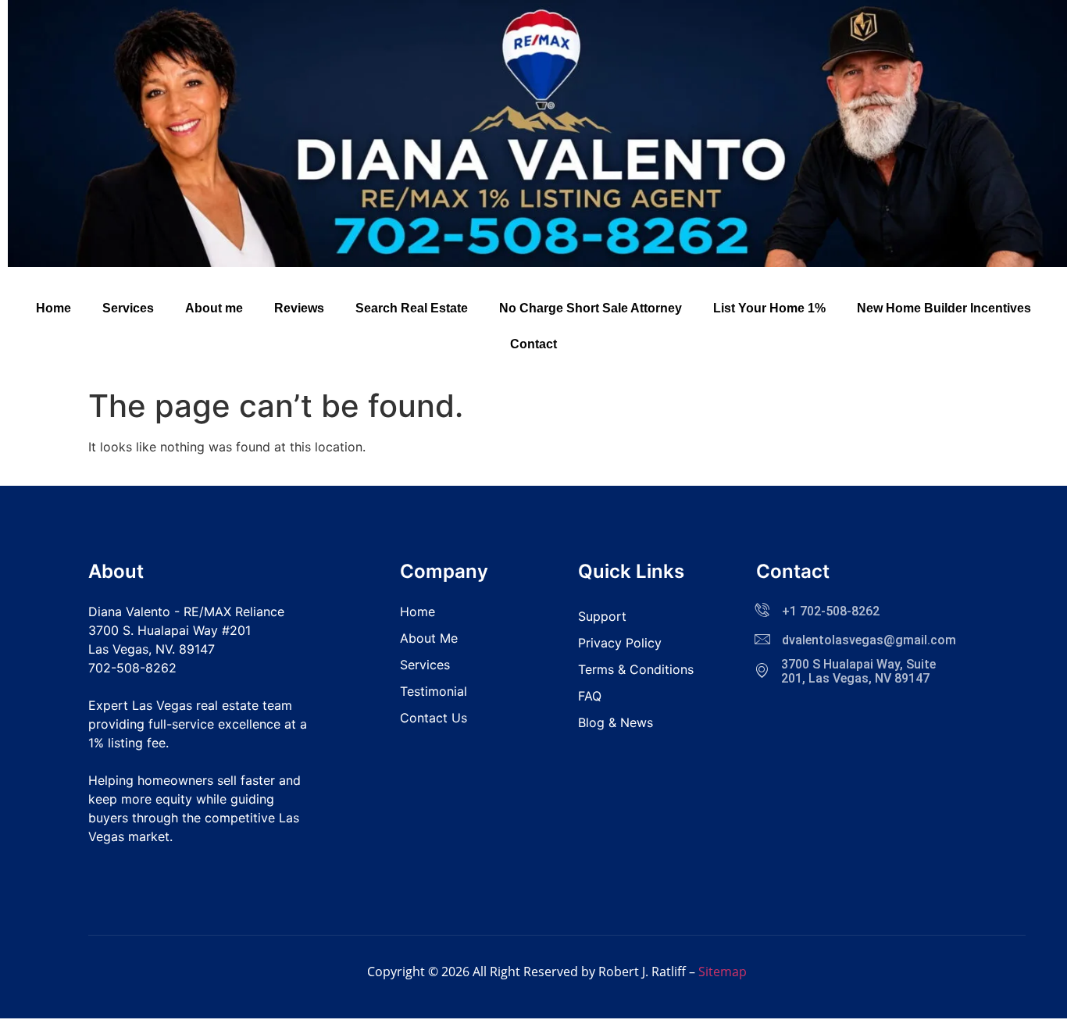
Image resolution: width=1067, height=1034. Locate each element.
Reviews (299, 308)
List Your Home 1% (769, 308)
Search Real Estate (411, 308)
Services (128, 308)
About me (214, 308)
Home (53, 308)
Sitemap (722, 971)
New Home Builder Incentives (944, 308)
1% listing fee (127, 743)
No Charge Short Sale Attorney (590, 308)
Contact (533, 344)
